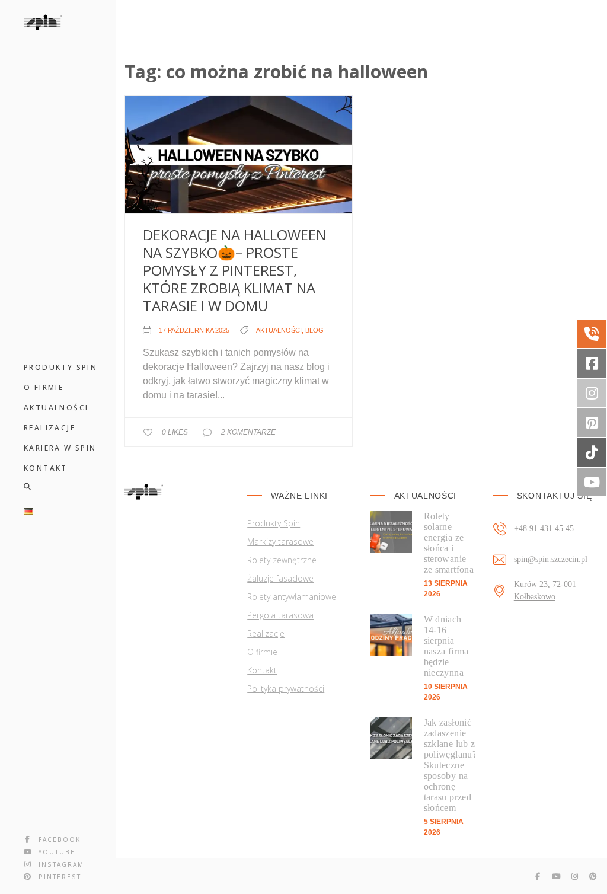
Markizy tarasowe (280, 541)
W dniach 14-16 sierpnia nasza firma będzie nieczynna (446, 646)
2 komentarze (248, 432)
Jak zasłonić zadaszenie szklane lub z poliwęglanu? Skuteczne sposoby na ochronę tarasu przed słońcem (449, 765)
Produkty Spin (273, 523)
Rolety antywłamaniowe (291, 596)
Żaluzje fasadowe (280, 578)
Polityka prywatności (285, 688)
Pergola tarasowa (280, 615)
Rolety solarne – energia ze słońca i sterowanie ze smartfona (449, 542)
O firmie (262, 651)
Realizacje (266, 633)
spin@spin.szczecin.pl (550, 559)
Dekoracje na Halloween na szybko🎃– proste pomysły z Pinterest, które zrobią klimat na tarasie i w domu (234, 270)
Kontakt (262, 670)
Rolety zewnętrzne (282, 560)
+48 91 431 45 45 (544, 528)
